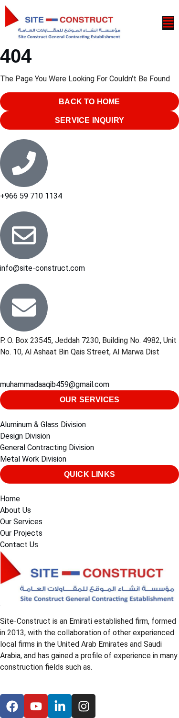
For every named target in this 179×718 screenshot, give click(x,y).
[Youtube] (36, 706)
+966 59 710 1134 (31, 195)
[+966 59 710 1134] (24, 163)
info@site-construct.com (42, 268)
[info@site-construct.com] (24, 235)
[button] (149, 23)
